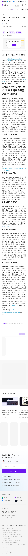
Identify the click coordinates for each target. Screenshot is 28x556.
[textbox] (14, 466)
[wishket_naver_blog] (10, 552)
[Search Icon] (22, 5)
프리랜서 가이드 (14, 305)
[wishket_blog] (6, 552)
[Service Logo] (5, 5)
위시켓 (9, 61)
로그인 (4, 324)
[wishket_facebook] (3, 552)
